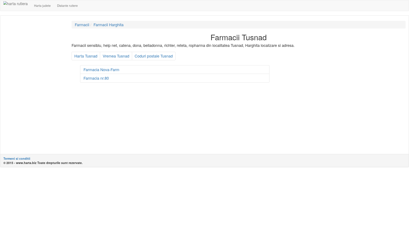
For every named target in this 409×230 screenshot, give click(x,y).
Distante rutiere (67, 5)
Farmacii (82, 24)
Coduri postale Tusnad (154, 56)
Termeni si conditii (16, 158)
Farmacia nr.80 (96, 78)
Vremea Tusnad (116, 56)
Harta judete (42, 5)
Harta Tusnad (85, 56)
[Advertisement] (34, 85)
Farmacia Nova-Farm (101, 69)
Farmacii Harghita (109, 24)
